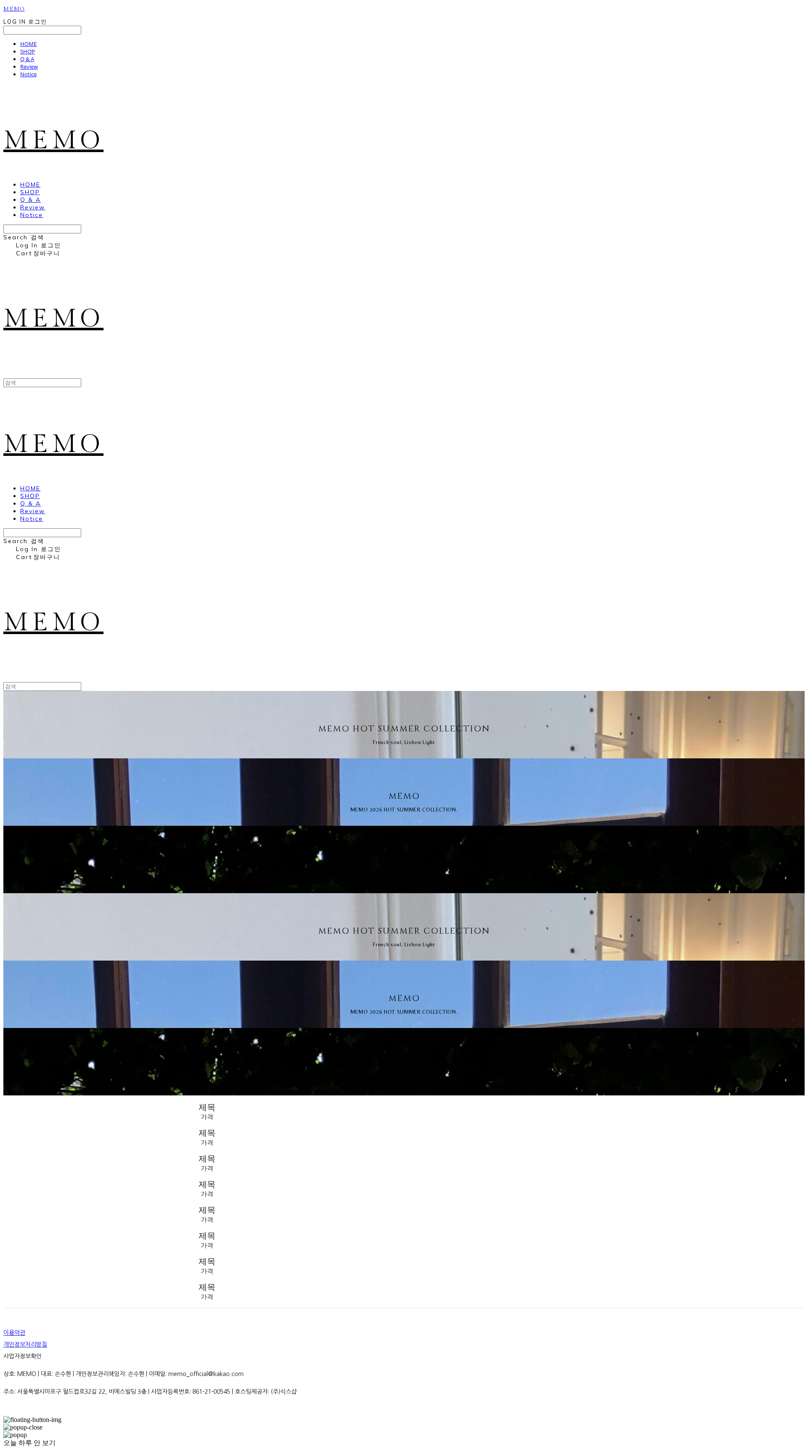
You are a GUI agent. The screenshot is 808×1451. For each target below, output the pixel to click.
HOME (28, 44)
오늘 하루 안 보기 (29, 1442)
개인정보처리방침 (25, 1344)
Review (29, 66)
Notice (28, 74)
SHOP (27, 51)
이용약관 (14, 1333)
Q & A (27, 59)
